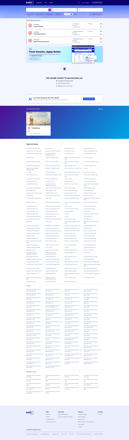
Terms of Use (71, 434)
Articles (51, 2)
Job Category (39, 14)
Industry (58, 14)
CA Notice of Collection (98, 434)
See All (100, 109)
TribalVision (36, 128)
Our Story (48, 414)
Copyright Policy (55, 434)
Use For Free (34, 58)
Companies (39, 2)
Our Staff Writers (50, 419)
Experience (49, 14)
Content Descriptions (51, 421)
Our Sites (100, 414)
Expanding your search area (65, 80)
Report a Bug (81, 419)
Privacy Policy (64, 434)
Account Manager (38, 26)
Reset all (60, 86)
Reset (75, 14)
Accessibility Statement (45, 434)
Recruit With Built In (63, 414)
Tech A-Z (80, 426)
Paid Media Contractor (40, 34)
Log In (87, 2)
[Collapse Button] (101, 26)
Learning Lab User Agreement (32, 434)
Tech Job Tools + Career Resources (86, 421)
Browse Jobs (81, 424)
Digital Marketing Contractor (41, 41)
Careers (48, 416)
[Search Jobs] (49, 10)
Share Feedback (82, 416)
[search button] (78, 2)
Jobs (45, 2)
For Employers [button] (97, 2)
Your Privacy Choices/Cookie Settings (83, 434)
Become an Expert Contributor (65, 416)
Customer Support (82, 414)
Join (83, 2)
